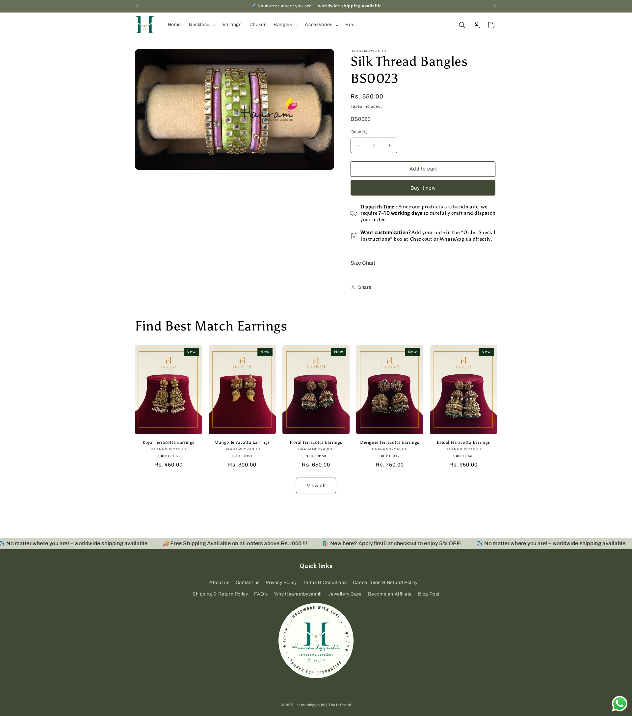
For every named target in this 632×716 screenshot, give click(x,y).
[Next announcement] (494, 6)
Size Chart (363, 263)
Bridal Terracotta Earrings (463, 442)
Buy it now (423, 188)
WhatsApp (451, 239)
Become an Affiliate (390, 594)
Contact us (248, 582)
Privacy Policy (281, 582)
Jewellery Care (345, 594)
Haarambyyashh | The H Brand (323, 705)
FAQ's (261, 594)
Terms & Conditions (325, 582)
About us (219, 582)
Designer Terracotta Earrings (389, 442)
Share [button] (365, 287)
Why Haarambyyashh (298, 594)
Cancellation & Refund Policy (385, 582)
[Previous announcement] (137, 6)
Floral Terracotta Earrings (316, 442)
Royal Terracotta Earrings (169, 442)
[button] (202, 25)
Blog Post (428, 594)
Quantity (359, 132)
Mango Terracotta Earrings (242, 442)
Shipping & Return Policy (220, 594)
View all (316, 485)
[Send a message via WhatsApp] (620, 704)
